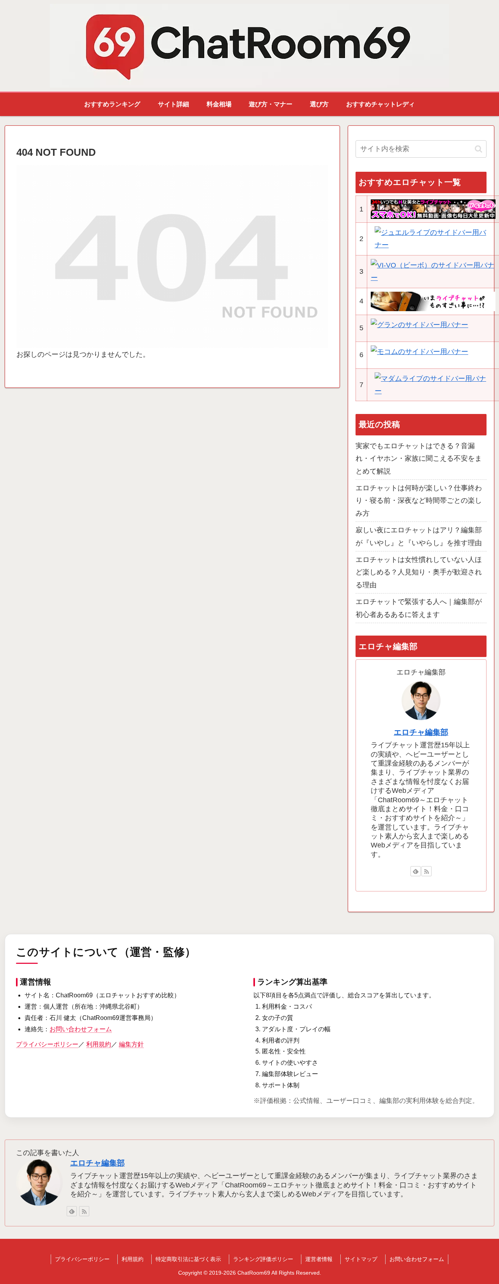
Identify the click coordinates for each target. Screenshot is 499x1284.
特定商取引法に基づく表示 (188, 1259)
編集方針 (131, 1044)
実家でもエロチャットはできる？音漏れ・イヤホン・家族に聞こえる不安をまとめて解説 (419, 458)
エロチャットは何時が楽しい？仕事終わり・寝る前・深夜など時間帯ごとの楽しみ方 (419, 500)
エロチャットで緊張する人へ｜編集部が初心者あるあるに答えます (419, 608)
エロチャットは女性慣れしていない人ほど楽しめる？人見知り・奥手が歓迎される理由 (419, 572)
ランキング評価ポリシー (263, 1259)
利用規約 (98, 1044)
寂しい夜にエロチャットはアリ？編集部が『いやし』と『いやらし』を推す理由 (419, 536)
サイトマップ (361, 1259)
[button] (478, 148)
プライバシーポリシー (47, 1044)
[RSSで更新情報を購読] (426, 871)
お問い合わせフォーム (81, 1029)
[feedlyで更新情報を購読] (416, 871)
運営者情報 (319, 1259)
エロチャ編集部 (421, 732)
